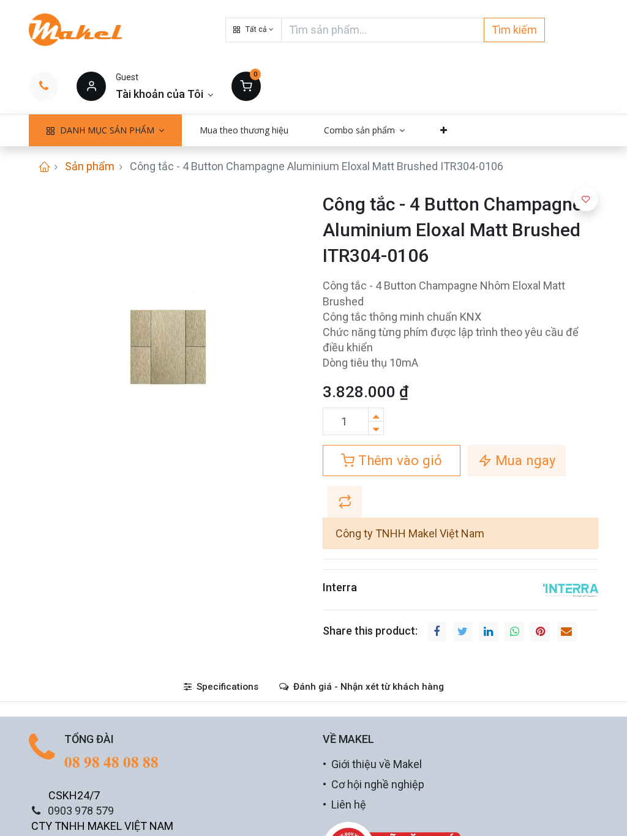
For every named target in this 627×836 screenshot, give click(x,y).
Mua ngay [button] (523, 460)
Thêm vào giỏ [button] (398, 460)
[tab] (221, 687)
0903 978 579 (81, 810)
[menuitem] (244, 130)
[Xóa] (376, 428)
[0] (246, 86)
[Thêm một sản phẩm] (376, 414)
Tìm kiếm (514, 29)
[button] (253, 30)
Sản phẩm (90, 166)
